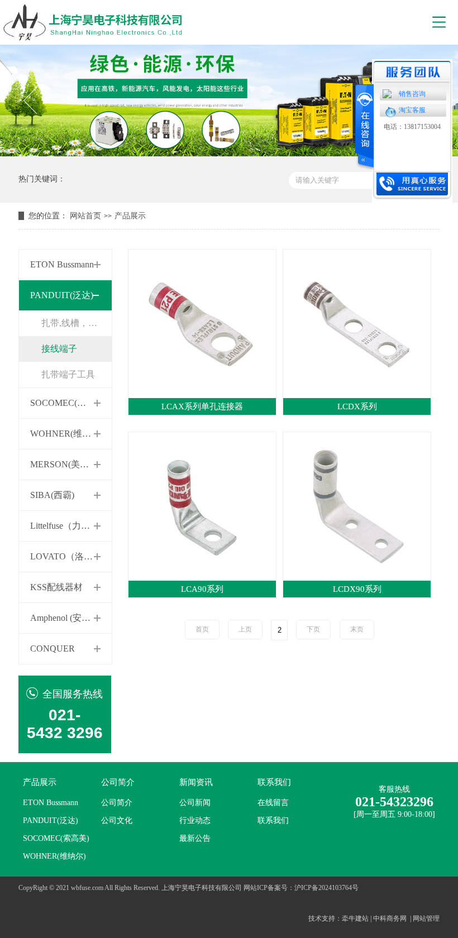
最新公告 (195, 838)
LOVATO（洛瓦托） (70, 556)
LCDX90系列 (357, 589)
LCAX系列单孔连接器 (202, 406)
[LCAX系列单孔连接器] (202, 323)
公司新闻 (195, 802)
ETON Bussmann (62, 264)
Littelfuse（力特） (64, 525)
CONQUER (52, 648)
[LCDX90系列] (357, 506)
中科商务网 (390, 918)
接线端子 (59, 348)
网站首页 (85, 216)
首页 (202, 629)
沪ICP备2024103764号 (326, 888)
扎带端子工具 (68, 374)
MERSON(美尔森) (65, 464)
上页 (245, 629)
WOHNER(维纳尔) (66, 433)
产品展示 (130, 216)
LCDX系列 (357, 406)
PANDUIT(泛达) (61, 295)
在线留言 (273, 802)
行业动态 (195, 820)
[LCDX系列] (357, 323)
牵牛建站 (355, 918)
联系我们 (274, 782)
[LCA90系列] (202, 506)
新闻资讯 (196, 782)
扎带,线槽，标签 (73, 323)
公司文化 (116, 820)
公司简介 (118, 782)
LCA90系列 (202, 589)
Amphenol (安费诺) (66, 618)
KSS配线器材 (56, 587)
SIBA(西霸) (52, 495)
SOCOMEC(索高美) (68, 403)
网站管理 (426, 918)
